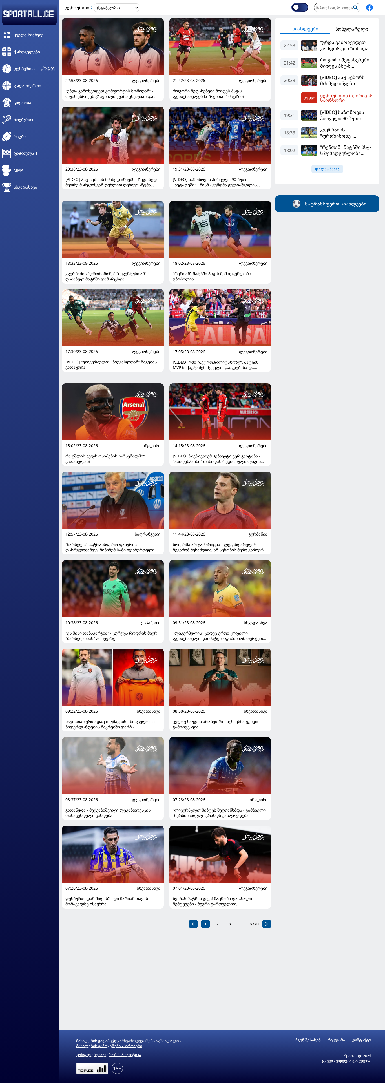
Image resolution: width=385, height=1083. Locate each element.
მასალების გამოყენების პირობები (109, 1045)
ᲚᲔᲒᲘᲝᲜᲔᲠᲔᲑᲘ (146, 81)
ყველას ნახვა (327, 169)
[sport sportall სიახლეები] (369, 7)
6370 (254, 924)
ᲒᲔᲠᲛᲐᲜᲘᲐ (258, 534)
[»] (266, 924)
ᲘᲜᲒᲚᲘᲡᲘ (151, 446)
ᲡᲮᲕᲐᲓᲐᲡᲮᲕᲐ (255, 623)
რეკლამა (336, 1040)
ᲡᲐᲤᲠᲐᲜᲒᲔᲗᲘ (147, 534)
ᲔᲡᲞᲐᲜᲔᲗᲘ (150, 623)
